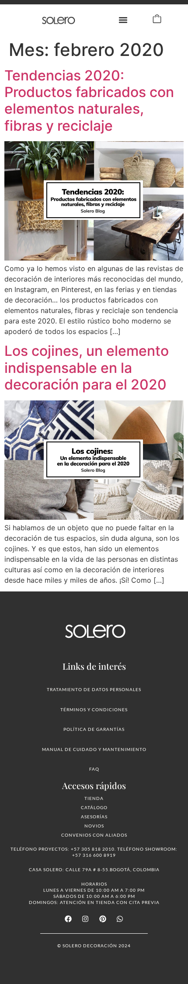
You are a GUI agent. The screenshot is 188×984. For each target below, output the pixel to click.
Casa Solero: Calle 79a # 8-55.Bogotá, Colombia (94, 869)
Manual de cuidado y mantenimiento (94, 749)
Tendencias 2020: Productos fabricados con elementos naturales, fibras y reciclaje (89, 100)
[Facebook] (68, 919)
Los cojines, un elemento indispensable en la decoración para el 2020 (86, 367)
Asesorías (94, 816)
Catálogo (94, 807)
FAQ (94, 769)
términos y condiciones (94, 709)
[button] (123, 20)
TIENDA (94, 798)
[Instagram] (85, 919)
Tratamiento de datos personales (94, 689)
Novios (94, 825)
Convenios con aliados (94, 835)
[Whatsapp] (120, 919)
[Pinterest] (103, 919)
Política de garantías (94, 729)
